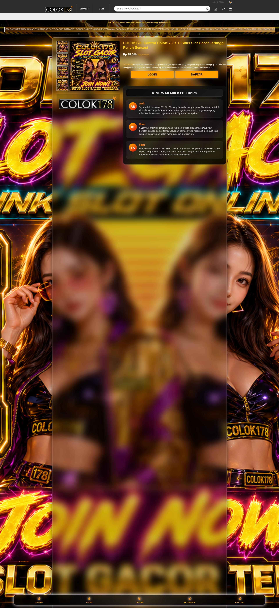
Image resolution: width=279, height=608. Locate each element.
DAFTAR (196, 74)
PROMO (39, 602)
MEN (101, 9)
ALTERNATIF (189, 602)
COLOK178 (128, 64)
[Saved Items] (223, 8)
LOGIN (152, 74)
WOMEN (84, 9)
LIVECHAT (240, 602)
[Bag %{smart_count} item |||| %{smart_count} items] (230, 8)
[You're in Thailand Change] (230, 2)
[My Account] (216, 8)
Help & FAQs (218, 2)
